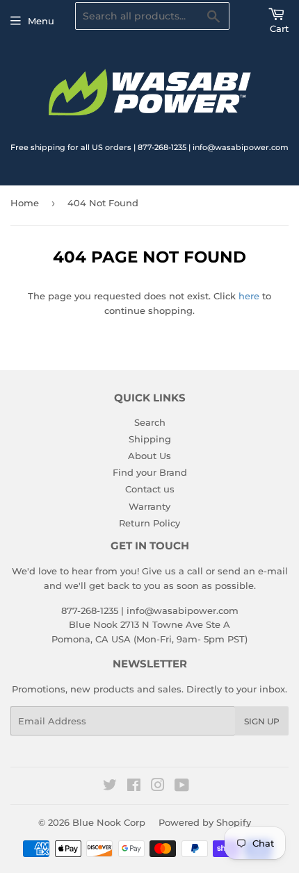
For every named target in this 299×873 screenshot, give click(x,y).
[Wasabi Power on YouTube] (182, 786)
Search (149, 422)
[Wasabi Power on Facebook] (134, 786)
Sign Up (262, 721)
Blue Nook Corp (108, 822)
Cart (279, 28)
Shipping (150, 438)
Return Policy (149, 523)
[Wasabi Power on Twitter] (110, 786)
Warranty (149, 506)
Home (24, 202)
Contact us (150, 488)
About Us (149, 455)
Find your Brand (150, 472)
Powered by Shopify (205, 822)
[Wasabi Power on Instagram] (158, 786)
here (249, 295)
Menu (41, 20)
